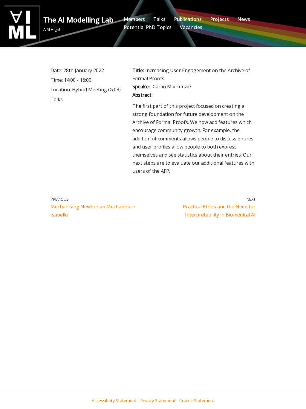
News (243, 19)
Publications (188, 19)
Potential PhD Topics (148, 27)
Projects (219, 19)
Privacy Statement (157, 400)
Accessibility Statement (114, 400)
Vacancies (191, 27)
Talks (159, 19)
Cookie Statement (196, 400)
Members (134, 19)
